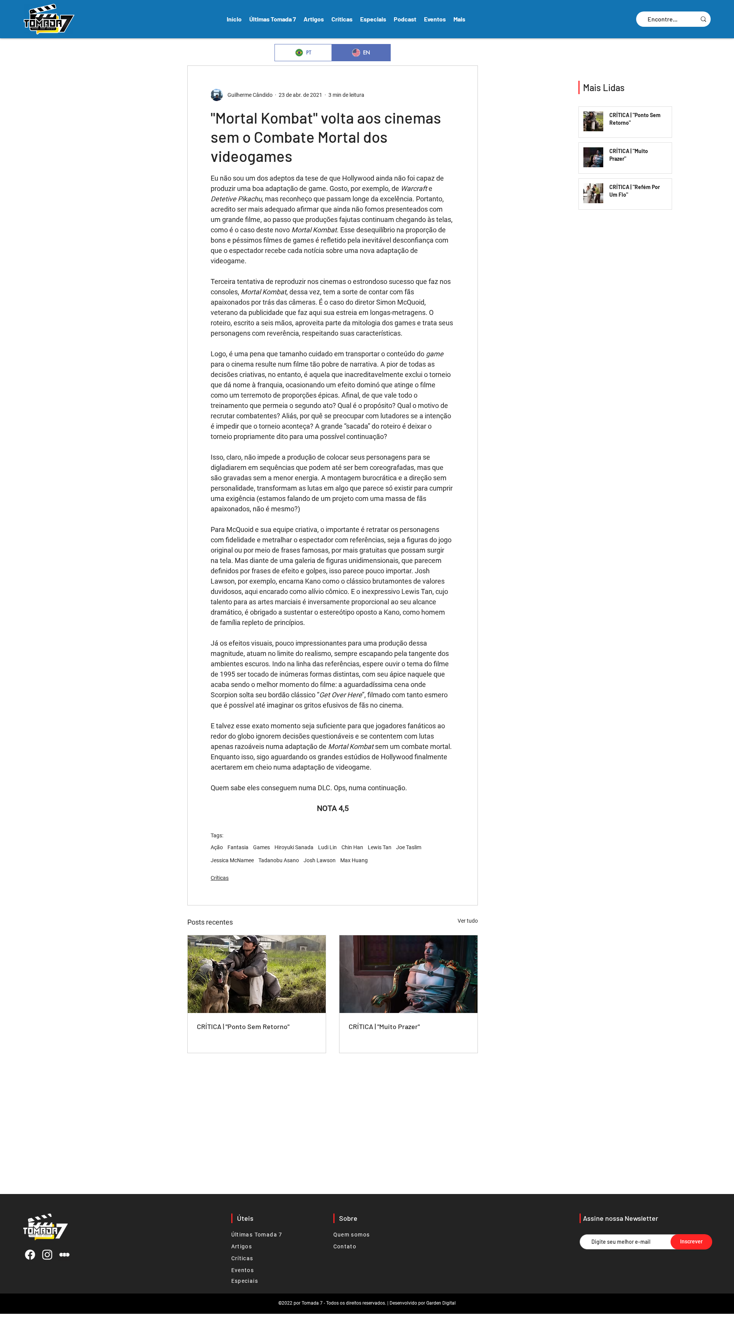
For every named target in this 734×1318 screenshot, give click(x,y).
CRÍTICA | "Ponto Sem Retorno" (243, 1026)
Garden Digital (441, 1303)
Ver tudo (468, 921)
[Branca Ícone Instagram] (47, 1254)
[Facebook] (30, 1254)
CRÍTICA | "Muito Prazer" (384, 1026)
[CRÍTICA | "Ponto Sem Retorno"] (257, 974)
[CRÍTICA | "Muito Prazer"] (408, 974)
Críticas (220, 878)
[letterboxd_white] (64, 1254)
